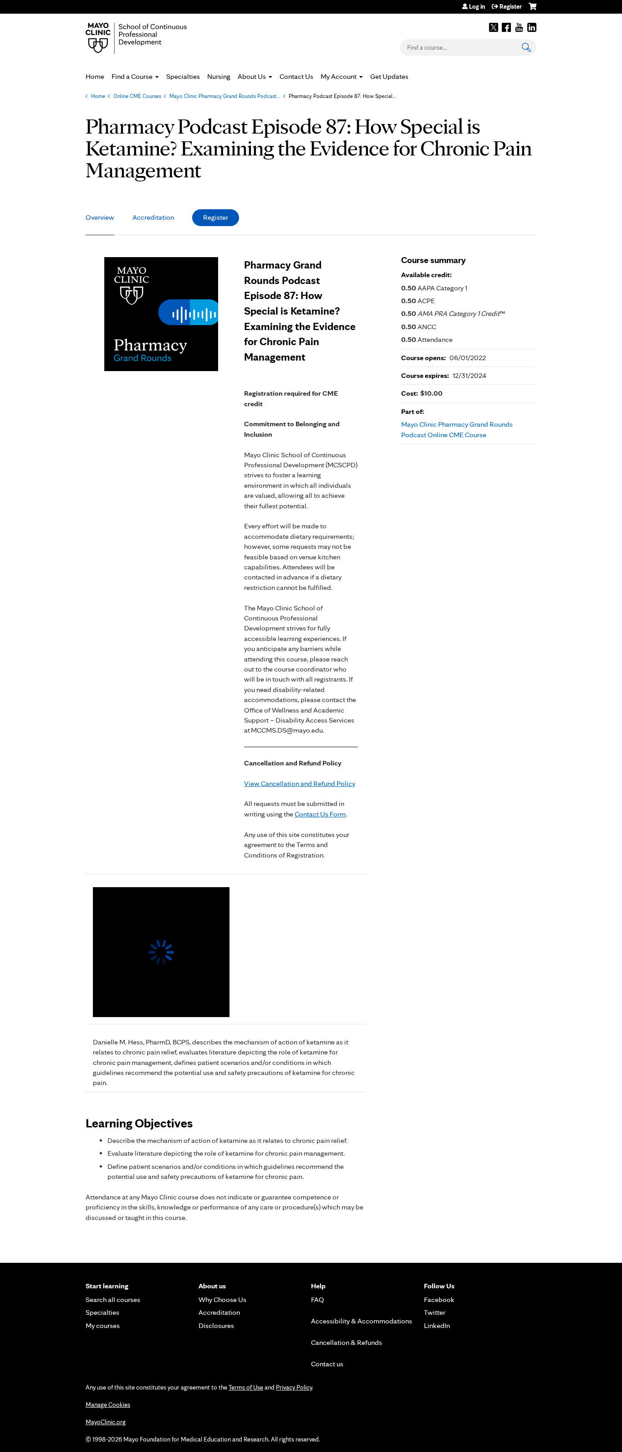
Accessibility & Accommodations (361, 1321)
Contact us (327, 1363)
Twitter (493, 27)
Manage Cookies (108, 1404)
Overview (100, 217)
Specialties (183, 76)
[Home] (149, 38)
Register (511, 6)
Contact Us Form (320, 814)
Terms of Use (246, 1387)
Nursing (218, 76)
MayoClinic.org (106, 1422)
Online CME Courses (137, 96)
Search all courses (113, 1299)
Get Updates (389, 76)
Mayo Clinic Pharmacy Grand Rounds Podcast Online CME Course (457, 429)
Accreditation (153, 217)
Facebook (506, 27)
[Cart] (532, 9)
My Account (339, 76)
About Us (252, 76)
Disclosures (216, 1325)
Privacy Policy (294, 1387)
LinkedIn (531, 27)
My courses (103, 1325)
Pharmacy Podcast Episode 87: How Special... (343, 96)
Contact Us (296, 76)
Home (95, 76)
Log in (477, 6)
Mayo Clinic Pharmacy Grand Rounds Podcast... (224, 96)
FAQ (317, 1299)
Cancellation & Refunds (346, 1342)
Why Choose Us (222, 1299)
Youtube (519, 27)
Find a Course (132, 76)
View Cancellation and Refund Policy (299, 783)
